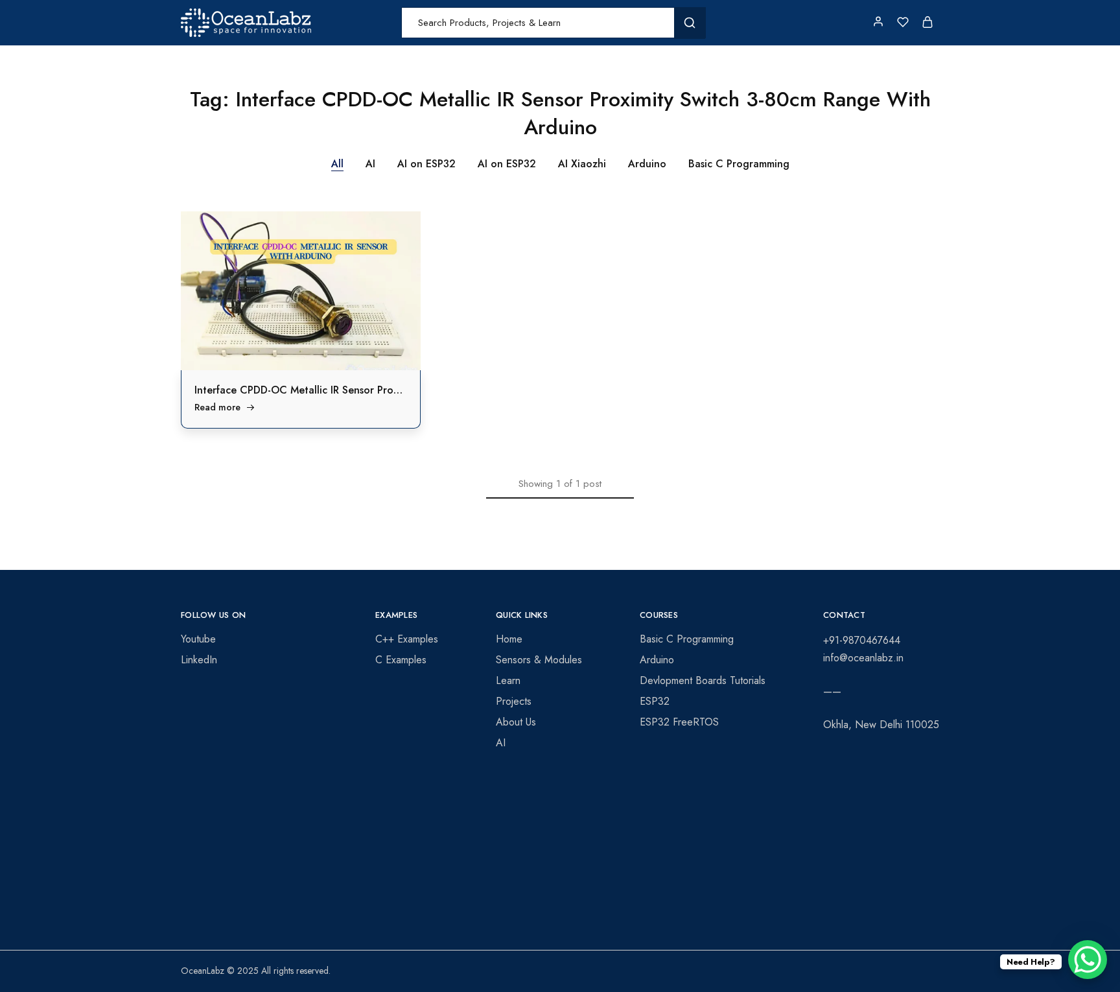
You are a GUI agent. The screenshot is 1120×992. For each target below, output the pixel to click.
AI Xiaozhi (582, 163)
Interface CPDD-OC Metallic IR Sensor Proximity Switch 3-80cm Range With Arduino (393, 390)
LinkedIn (199, 659)
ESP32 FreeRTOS (679, 721)
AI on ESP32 (426, 163)
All (337, 163)
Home (509, 639)
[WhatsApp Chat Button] (1087, 959)
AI (370, 163)
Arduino (647, 163)
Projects (513, 701)
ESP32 (655, 701)
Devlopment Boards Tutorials (702, 680)
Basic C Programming (738, 163)
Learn (508, 680)
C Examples (400, 659)
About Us (516, 721)
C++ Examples (406, 639)
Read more (217, 407)
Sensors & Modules (539, 659)
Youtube (198, 639)
